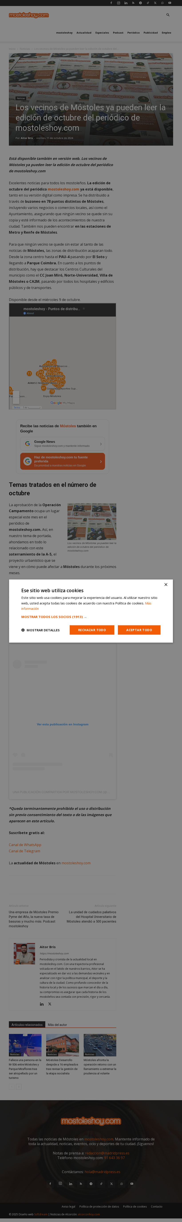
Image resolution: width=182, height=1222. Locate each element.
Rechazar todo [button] (92, 630)
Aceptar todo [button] (139, 630)
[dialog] (91, 611)
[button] (91, 617)
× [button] (165, 584)
